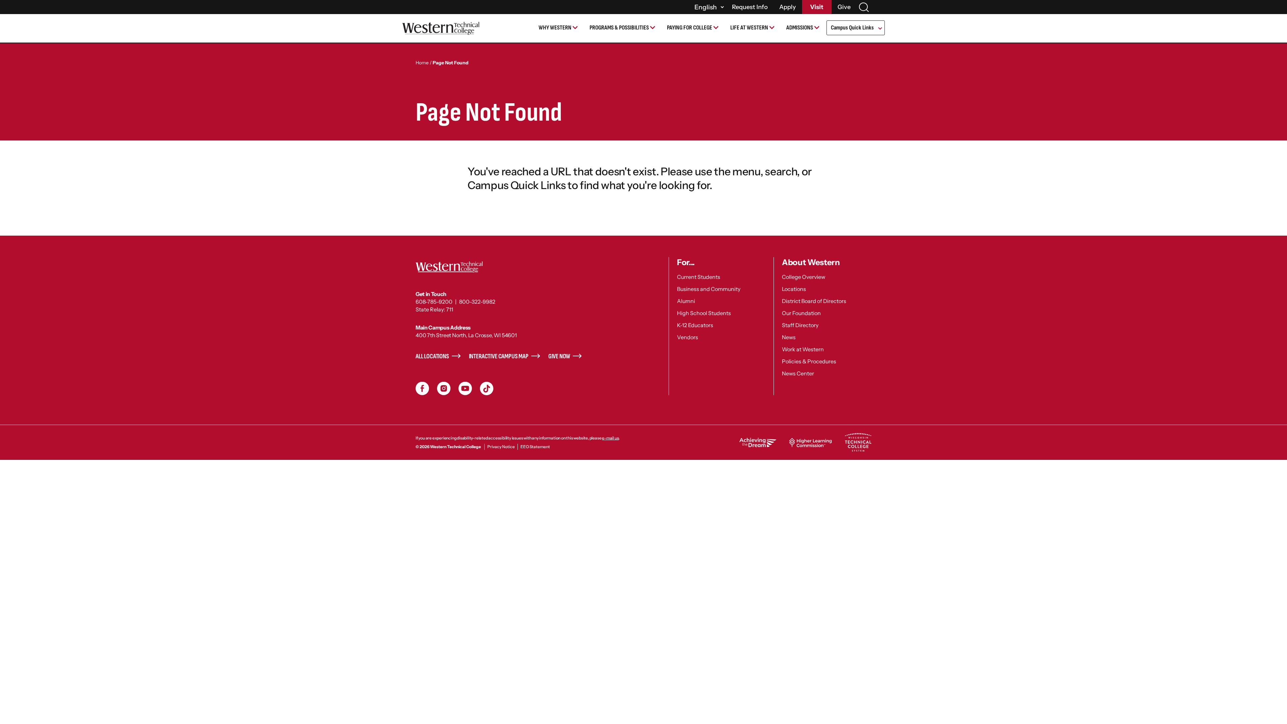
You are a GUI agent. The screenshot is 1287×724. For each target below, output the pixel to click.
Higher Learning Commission (810, 442)
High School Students (704, 313)
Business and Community (708, 289)
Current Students (698, 277)
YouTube (465, 388)
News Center (798, 373)
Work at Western (803, 349)
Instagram (443, 388)
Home (422, 63)
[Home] (440, 28)
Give (844, 7)
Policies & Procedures (809, 361)
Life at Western (749, 27)
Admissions (799, 27)
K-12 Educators (695, 325)
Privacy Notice (501, 446)
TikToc (486, 388)
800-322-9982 (477, 301)
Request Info (750, 7)
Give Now (559, 356)
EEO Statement (535, 446)
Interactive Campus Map (499, 356)
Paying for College (689, 27)
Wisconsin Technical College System (858, 442)
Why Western (555, 27)
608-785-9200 (434, 301)
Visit (816, 7)
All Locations (432, 356)
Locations (794, 289)
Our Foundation (801, 313)
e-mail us (610, 437)
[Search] (863, 7)
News (789, 337)
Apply (787, 7)
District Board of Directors (814, 301)
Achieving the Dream (757, 442)
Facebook (422, 388)
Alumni (686, 301)
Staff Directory (800, 325)
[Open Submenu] (879, 29)
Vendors (687, 337)
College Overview (803, 277)
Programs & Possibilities (619, 27)
